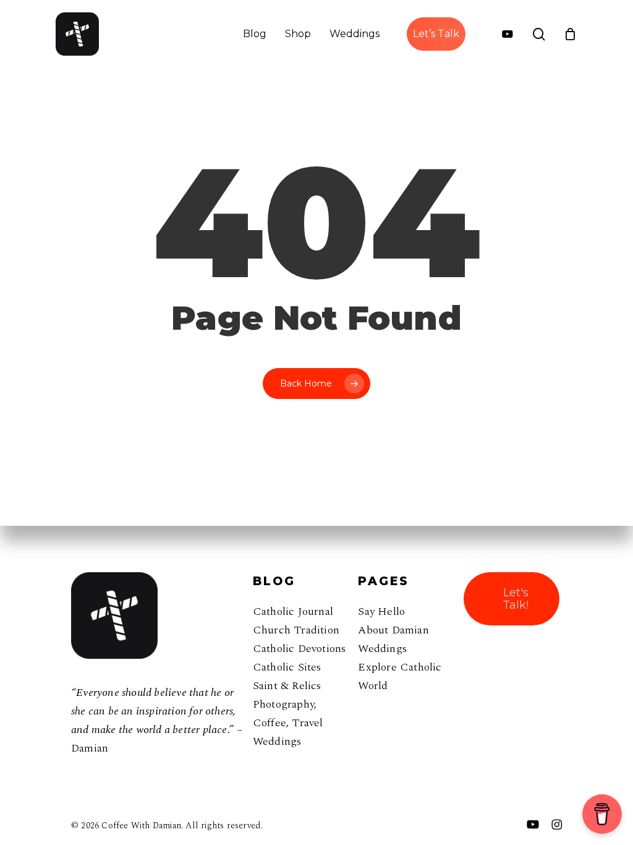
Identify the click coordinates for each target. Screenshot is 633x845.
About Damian (393, 630)
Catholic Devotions (299, 648)
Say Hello (381, 611)
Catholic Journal (293, 611)
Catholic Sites (287, 667)
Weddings (277, 741)
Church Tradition (296, 630)
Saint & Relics (287, 685)
